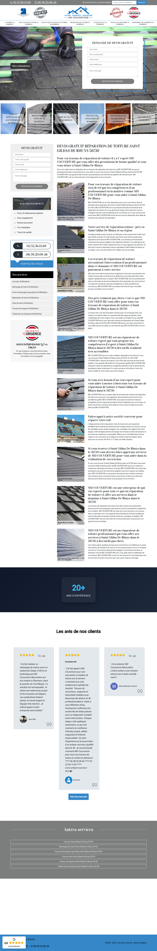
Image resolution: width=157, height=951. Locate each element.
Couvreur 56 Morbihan (9, 23)
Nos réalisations (21, 65)
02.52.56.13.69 (21, 2)
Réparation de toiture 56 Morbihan (80, 23)
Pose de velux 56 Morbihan (100, 23)
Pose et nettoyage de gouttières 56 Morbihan (54, 23)
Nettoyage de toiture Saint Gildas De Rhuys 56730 (78, 847)
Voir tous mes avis (78, 797)
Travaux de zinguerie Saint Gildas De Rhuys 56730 (78, 861)
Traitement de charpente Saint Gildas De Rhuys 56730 (78, 866)
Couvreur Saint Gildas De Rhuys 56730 (78, 842)
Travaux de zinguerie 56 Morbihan (120, 23)
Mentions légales (140, 943)
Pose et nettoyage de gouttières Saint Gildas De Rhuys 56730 (78, 852)
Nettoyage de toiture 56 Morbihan (28, 23)
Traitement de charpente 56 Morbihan (143, 23)
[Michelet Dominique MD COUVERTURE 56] (78, 12)
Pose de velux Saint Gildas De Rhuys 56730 (78, 857)
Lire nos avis (14, 946)
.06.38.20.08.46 (46, 2)
